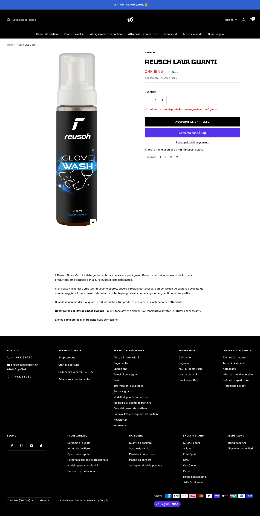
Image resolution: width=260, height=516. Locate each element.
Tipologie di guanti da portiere (132, 402)
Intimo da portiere (78, 448)
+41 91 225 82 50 (21, 357)
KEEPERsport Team (191, 368)
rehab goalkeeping (194, 476)
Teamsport (170, 34)
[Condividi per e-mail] (177, 157)
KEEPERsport (191, 442)
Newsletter (120, 419)
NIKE (186, 459)
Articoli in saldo (192, 34)
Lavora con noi (188, 374)
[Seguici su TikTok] (41, 445)
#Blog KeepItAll (237, 442)
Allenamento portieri (240, 448)
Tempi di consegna (125, 374)
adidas (187, 448)
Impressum (120, 425)
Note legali (229, 368)
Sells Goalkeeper (193, 482)
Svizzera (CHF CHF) (19, 500)
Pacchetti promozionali (81, 471)
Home (10, 44)
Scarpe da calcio (74, 34)
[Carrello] (251, 19)
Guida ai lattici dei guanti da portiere (136, 414)
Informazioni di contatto (238, 374)
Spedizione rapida (78, 454)
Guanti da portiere (47, 34)
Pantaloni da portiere (142, 454)
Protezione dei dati (234, 385)
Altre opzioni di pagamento (192, 142)
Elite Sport (189, 454)
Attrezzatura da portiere (143, 34)
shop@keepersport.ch (24, 364)
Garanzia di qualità (78, 442)
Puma (186, 471)
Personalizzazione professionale (87, 459)
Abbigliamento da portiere (106, 34)
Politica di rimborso (235, 357)
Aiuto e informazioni (126, 357)
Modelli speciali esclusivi (82, 465)
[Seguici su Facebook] (12, 445)
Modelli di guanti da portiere (131, 397)
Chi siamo (185, 357)
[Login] (243, 19)
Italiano (229, 19)
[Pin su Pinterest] (165, 157)
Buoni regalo (216, 34)
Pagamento (121, 363)
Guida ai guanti (123, 391)
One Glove (189, 465)
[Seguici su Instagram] (22, 445)
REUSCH (150, 52)
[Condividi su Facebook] (160, 157)
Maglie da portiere (140, 459)
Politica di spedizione (236, 380)
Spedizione (120, 368)
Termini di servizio (234, 363)
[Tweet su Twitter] (170, 157)
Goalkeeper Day (188, 380)
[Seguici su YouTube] (31, 445)
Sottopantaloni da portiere (145, 465)
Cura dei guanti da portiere (130, 408)
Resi (116, 380)
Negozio (184, 363)
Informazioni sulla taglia (128, 385)
